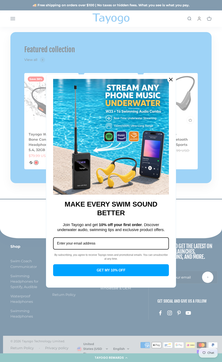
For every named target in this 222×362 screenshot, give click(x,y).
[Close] (171, 79)
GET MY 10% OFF (111, 270)
